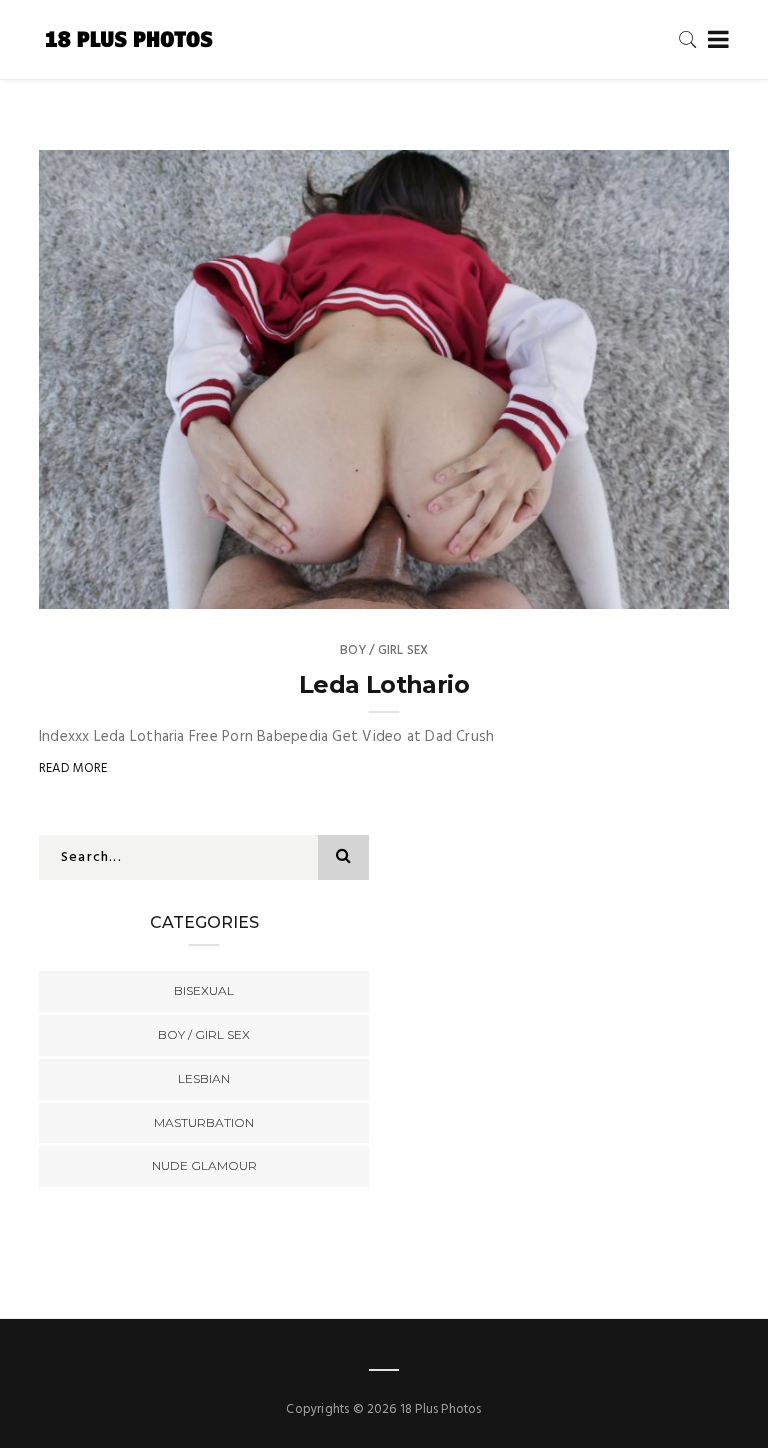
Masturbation (204, 1122)
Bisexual (204, 990)
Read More (73, 768)
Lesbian (204, 1078)
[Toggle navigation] (714, 40)
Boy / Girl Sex (384, 650)
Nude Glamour (204, 1165)
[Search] (688, 39)
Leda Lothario (384, 684)
